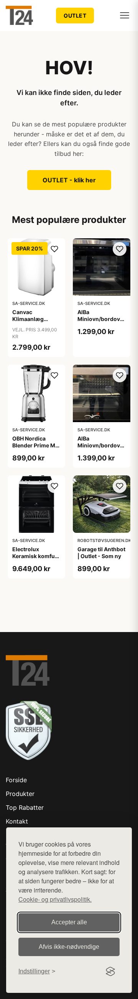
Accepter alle (69, 922)
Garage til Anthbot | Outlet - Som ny (101, 552)
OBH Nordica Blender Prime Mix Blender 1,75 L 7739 (36, 449)
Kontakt (17, 821)
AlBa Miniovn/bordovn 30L (100, 445)
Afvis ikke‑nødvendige (69, 946)
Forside (16, 780)
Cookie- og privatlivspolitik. (55, 899)
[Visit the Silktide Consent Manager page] (110, 971)
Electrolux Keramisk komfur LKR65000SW (34, 556)
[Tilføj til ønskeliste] (54, 249)
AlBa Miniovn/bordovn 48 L (100, 319)
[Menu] (124, 15)
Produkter (20, 794)
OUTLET (75, 15)
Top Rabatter (25, 807)
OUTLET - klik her (69, 180)
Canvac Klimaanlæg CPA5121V (28, 319)
